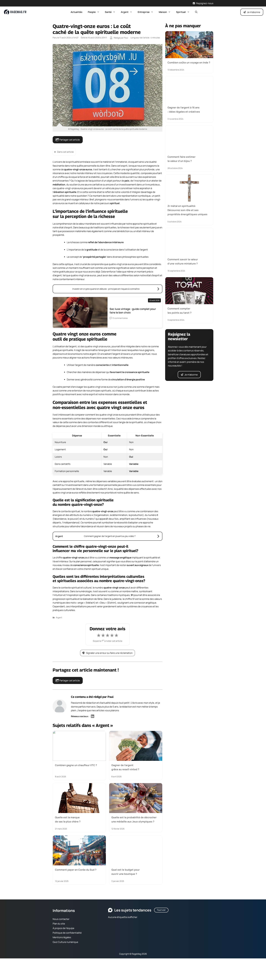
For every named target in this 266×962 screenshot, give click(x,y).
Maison (163, 12)
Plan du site (59, 923)
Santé (108, 12)
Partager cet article (69, 139)
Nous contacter (61, 919)
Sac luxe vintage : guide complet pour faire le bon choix (133, 310)
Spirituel (181, 12)
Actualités (76, 12)
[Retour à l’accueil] (15, 11)
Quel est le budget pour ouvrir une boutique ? (125, 871)
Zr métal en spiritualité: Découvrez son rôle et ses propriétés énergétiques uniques (187, 210)
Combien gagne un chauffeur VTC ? (76, 765)
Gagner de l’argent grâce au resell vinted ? (125, 767)
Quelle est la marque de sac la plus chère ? (67, 819)
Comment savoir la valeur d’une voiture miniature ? (182, 261)
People (92, 12)
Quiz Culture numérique (65, 942)
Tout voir (161, 909)
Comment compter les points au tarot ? (179, 310)
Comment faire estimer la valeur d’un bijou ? (181, 158)
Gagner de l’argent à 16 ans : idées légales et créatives (183, 109)
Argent (124, 12)
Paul (110, 697)
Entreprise (143, 12)
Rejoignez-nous (204, 3)
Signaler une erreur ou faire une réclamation (109, 652)
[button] (196, 12)
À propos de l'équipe (63, 928)
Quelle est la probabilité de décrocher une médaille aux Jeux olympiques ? (134, 819)
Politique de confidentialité (67, 932)
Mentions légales (62, 937)
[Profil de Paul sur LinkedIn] (92, 716)
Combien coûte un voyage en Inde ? (188, 62)
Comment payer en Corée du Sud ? (75, 869)
